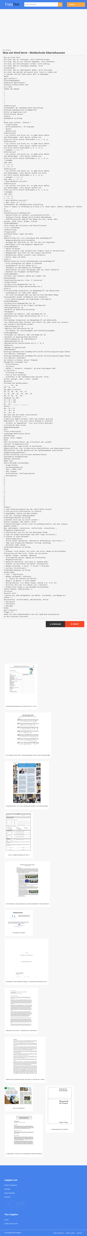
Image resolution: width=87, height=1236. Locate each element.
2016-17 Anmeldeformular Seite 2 (18, 855)
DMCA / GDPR (70, 1233)
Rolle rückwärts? (19, 1108)
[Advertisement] (43, 29)
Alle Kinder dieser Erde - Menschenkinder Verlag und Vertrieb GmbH (28, 755)
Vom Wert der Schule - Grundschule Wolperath (21, 1030)
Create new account (11, 1224)
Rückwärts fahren (19, 933)
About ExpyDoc (9, 1193)
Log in (6, 1220)
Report (75, 624)
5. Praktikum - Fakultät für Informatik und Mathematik (24, 1153)
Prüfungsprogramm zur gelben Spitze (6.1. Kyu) (21, 706)
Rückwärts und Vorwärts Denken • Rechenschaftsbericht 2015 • (26, 981)
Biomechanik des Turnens (60, 1129)
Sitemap (7, 1189)
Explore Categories (10, 1185)
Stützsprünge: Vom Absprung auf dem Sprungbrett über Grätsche (27, 904)
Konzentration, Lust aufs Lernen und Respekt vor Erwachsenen (27, 806)
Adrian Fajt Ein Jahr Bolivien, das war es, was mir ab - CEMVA (25, 1079)
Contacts (7, 1197)
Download (56, 624)
